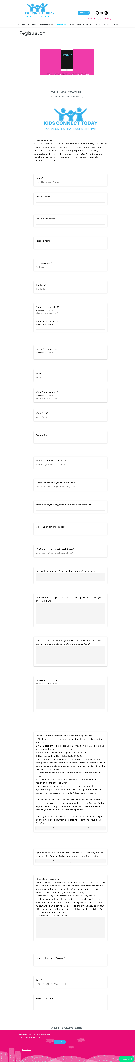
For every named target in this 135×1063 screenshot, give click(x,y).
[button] (84, 13)
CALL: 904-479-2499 (66, 1028)
